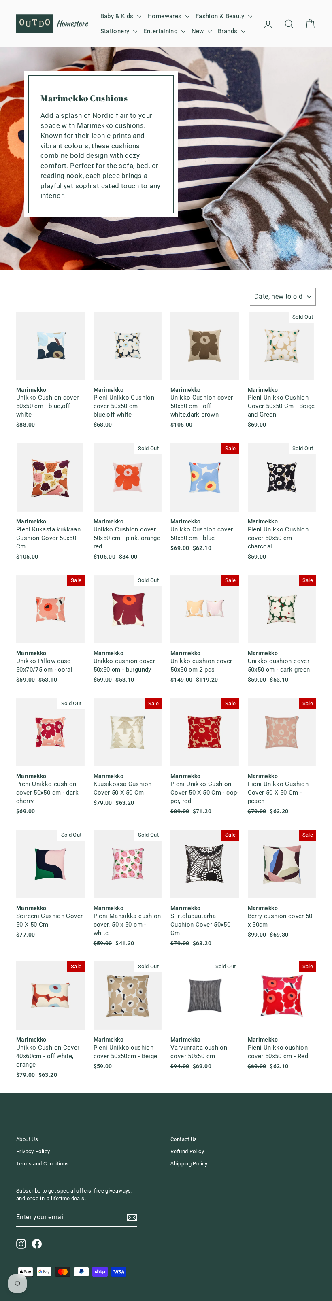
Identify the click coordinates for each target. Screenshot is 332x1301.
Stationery (115, 31)
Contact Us (183, 1139)
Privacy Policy (33, 1151)
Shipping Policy (189, 1164)
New (199, 31)
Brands (228, 31)
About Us (27, 1139)
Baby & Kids (118, 16)
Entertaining (161, 31)
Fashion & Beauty (221, 16)
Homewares (165, 16)
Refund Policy (187, 1151)
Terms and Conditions (42, 1164)
